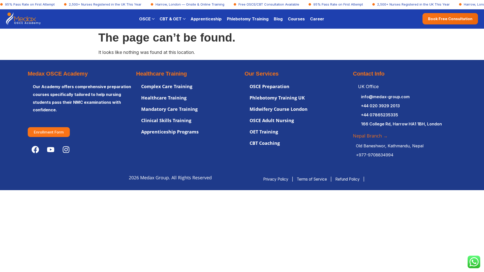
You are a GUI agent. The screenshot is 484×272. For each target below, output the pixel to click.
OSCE (145, 18)
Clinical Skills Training (166, 120)
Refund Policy (347, 179)
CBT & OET (171, 18)
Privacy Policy (275, 179)
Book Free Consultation (450, 19)
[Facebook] (35, 149)
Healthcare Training (164, 98)
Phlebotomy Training (247, 18)
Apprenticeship (206, 18)
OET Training (264, 132)
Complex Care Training (166, 86)
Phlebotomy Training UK (277, 98)
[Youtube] (50, 149)
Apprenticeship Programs (170, 132)
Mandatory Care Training (169, 109)
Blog (278, 18)
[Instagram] (66, 149)
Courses (296, 18)
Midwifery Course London (279, 109)
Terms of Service (312, 179)
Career (317, 18)
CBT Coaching (265, 143)
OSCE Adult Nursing (272, 120)
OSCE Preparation (269, 86)
